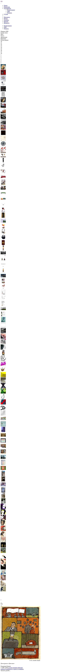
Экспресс (6, 20)
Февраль (9, 12)
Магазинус (7, 17)
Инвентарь (7, 7)
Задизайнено (7, 8)
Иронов (6, 21)
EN (1, 1)
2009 (8, 11)
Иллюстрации (11, 10)
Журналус (6, 23)
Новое (5, 5)
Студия (6, 14)
